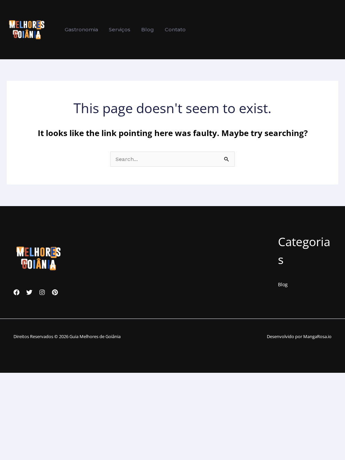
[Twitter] (29, 292)
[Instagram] (42, 292)
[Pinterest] (55, 292)
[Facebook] (16, 292)
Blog (283, 284)
